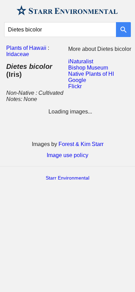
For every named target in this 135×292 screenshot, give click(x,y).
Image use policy (67, 155)
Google (77, 80)
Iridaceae (17, 54)
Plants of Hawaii (26, 48)
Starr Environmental (67, 178)
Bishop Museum (88, 68)
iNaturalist (80, 61)
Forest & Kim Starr (81, 144)
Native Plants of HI (91, 74)
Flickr (75, 86)
